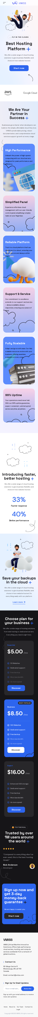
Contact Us (29, 1007)
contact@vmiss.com (16, 975)
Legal (18, 1009)
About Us (12, 1007)
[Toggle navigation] (4, 3)
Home (5, 1007)
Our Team (20, 1007)
